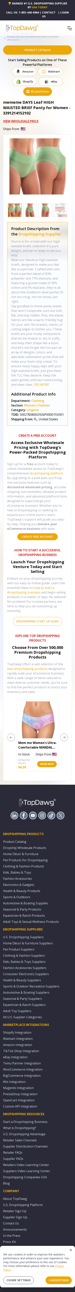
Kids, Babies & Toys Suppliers (24, 962)
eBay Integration (15, 1057)
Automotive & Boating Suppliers (26, 992)
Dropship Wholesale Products (24, 848)
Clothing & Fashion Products (23, 866)
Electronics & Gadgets (18, 885)
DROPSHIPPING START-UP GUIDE (37, 621)
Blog (6, 1183)
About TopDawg (15, 1199)
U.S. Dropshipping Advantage (24, 1134)
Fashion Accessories (17, 878)
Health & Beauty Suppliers (22, 980)
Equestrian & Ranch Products (24, 915)
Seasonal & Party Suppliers (22, 999)
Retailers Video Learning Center (26, 1165)
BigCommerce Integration (22, 1075)
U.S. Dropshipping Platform (23, 1205)
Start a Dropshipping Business (25, 1122)
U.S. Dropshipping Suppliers (23, 937)
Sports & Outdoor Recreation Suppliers (31, 986)
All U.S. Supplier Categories (22, 1017)
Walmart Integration (18, 1039)
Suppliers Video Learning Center (26, 1171)
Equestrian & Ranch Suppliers (24, 1005)
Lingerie (33, 410)
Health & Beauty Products (21, 891)
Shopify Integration (17, 1032)
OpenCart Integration (18, 1100)
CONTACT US (49, 14)
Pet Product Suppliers (18, 949)
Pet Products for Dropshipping (25, 860)
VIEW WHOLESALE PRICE (20, 121)
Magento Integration (18, 1088)
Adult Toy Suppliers (17, 1011)
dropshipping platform (46, 473)
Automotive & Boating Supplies (25, 903)
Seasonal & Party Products (22, 909)
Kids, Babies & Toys (17, 872)
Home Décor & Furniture (20, 854)
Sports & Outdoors (16, 897)
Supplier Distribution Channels (25, 1146)
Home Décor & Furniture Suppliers (28, 943)
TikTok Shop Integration (21, 1051)
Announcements (15, 1229)
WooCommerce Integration (22, 1069)
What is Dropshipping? (19, 1128)
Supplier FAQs (13, 1159)
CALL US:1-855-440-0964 (22, 12)
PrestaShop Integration (20, 1094)
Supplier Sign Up (15, 1217)
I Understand (59, 1280)
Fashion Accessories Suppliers (24, 968)
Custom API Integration (20, 1106)
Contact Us (11, 1223)
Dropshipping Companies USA (25, 1177)
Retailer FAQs (12, 1152)
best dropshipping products (27, 669)
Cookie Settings (19, 1280)
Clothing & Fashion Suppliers (24, 955)
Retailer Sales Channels (20, 1140)
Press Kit (9, 1242)
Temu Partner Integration (22, 1063)
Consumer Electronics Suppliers (26, 974)
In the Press (11, 1236)
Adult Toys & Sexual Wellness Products (31, 922)
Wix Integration (14, 1082)
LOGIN (64, 12)
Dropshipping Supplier (39, 234)
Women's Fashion (37, 405)
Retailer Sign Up (14, 1211)
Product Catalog (14, 842)
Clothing (37, 401)
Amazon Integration (17, 1045)
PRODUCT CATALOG (37, 50)
